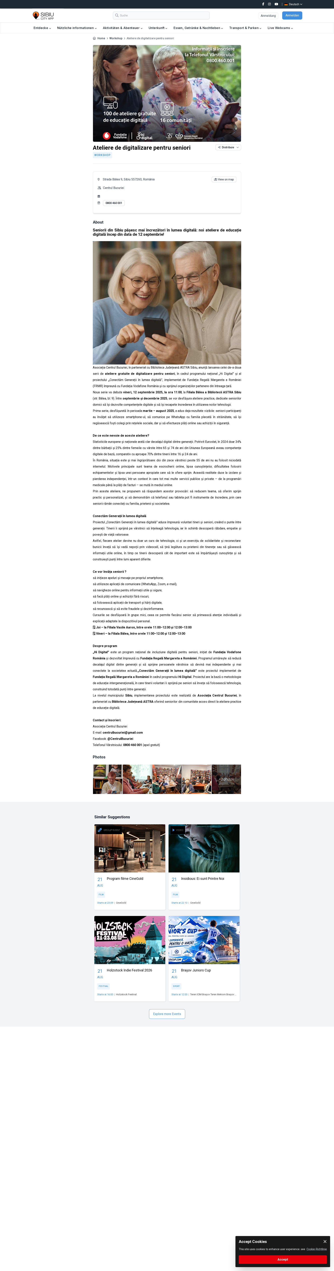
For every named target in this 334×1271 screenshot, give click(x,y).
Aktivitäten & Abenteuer (122, 28)
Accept (283, 1259)
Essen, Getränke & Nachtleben (197, 28)
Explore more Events (167, 1014)
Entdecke (41, 28)
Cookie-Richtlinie (317, 1249)
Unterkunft (157, 28)
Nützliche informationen (76, 28)
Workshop (115, 38)
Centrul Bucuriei (113, 188)
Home (101, 38)
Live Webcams (279, 28)
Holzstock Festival (126, 994)
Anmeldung (268, 16)
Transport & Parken (244, 28)
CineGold (121, 902)
